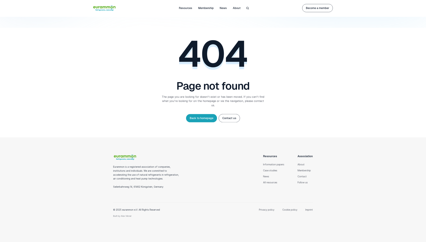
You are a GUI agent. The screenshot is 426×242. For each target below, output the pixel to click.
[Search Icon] (247, 8)
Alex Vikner (126, 216)
